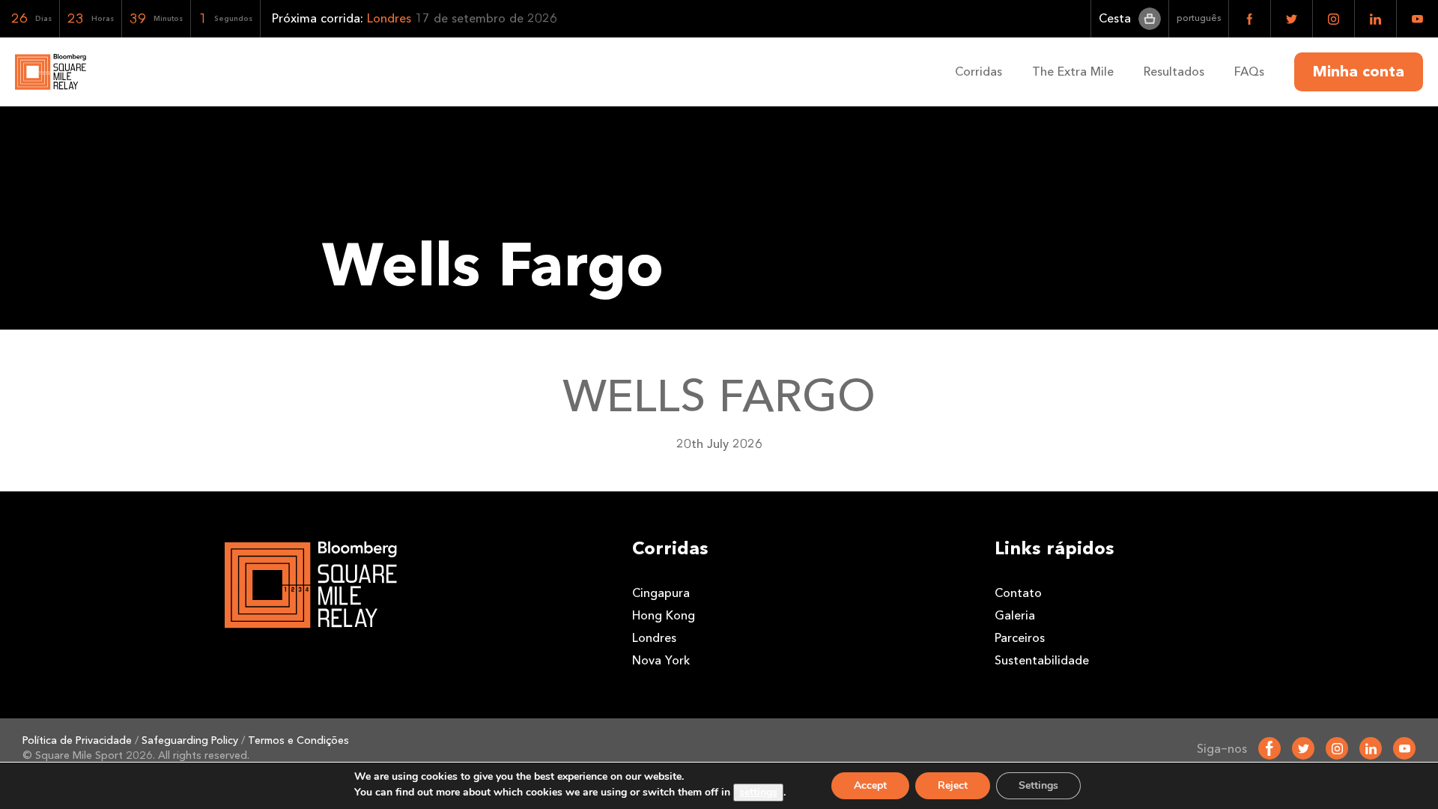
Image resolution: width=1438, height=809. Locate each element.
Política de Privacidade (77, 740)
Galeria (1015, 615)
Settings (1038, 785)
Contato (1018, 593)
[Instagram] (1337, 748)
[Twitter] (1303, 748)
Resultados (1174, 71)
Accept (870, 785)
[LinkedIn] (1370, 748)
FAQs (1249, 71)
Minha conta (1358, 72)
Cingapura (661, 593)
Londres (654, 638)
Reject (953, 785)
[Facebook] (1269, 748)
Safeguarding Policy (190, 740)
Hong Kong (663, 615)
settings (758, 792)
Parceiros (1020, 638)
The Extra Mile (1073, 71)
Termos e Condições (298, 740)
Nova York (661, 660)
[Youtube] (1404, 748)
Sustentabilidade (1042, 660)
